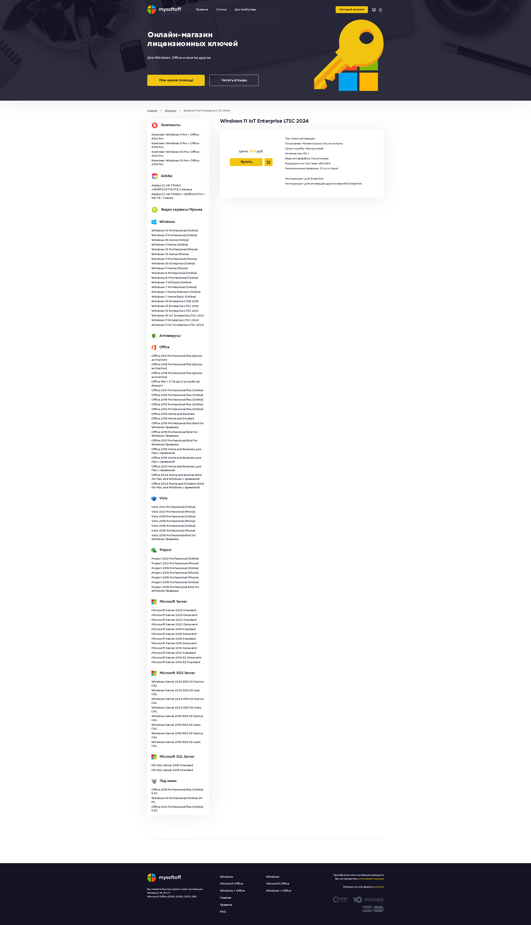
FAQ (223, 912)
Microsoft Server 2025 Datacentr (174, 615)
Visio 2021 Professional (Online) (173, 507)
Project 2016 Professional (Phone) (175, 577)
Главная (225, 898)
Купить (246, 162)
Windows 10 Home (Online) (170, 240)
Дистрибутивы (245, 9)
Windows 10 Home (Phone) (170, 254)
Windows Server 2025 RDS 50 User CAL (175, 692)
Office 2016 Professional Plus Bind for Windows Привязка (177, 425)
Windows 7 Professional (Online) (174, 287)
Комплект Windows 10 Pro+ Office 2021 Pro (175, 154)
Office (164, 347)
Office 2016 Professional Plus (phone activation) (176, 375)
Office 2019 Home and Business (173, 414)
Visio (163, 498)
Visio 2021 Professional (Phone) (173, 512)
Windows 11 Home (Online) (169, 245)
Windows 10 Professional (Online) (174, 230)
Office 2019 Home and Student (172, 418)
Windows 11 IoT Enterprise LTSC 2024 (177, 325)
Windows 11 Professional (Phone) (174, 259)
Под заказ (168, 781)
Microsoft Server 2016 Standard (173, 639)
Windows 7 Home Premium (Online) (176, 292)
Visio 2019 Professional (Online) (173, 516)
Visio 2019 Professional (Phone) (173, 521)
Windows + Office (232, 891)
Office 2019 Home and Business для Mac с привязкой (176, 460)
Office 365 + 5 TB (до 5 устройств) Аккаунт (175, 383)
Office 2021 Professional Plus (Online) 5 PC (177, 809)
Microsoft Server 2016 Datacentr (174, 643)
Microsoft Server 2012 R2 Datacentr (176, 658)
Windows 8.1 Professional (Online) (174, 278)
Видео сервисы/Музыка (181, 209)
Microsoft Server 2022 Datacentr (174, 624)
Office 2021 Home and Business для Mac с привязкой (176, 468)
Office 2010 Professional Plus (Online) (177, 409)
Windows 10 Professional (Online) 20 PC (176, 800)
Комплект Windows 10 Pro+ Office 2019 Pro (175, 162)
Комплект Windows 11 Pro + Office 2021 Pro (175, 137)
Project (165, 550)
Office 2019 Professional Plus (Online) (177, 395)
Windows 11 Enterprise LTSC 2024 (175, 320)
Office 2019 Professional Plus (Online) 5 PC (177, 791)
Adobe (166, 176)
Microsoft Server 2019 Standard (173, 629)
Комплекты (170, 125)
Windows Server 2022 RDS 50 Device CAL (177, 701)
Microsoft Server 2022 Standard (173, 620)
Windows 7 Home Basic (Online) (173, 297)
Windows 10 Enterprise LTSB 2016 (175, 301)
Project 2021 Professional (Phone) (175, 563)
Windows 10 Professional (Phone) (174, 249)
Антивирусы (169, 336)
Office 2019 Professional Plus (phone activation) (176, 366)
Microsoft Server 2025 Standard (173, 610)
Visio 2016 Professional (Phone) (173, 531)
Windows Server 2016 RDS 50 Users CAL (176, 744)
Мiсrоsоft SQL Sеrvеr (177, 756)
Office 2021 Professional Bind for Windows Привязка (174, 442)
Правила (202, 9)
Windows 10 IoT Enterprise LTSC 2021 (177, 316)
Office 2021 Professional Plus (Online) (177, 390)
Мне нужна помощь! (176, 80)
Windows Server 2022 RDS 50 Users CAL (176, 710)
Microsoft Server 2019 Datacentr (174, 634)
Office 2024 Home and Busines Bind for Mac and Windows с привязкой (176, 477)
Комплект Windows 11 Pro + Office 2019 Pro (175, 145)
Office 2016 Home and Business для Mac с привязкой (176, 451)
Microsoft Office (231, 884)
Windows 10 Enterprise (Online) (173, 263)
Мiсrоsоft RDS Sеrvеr (177, 673)
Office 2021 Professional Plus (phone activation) (176, 358)
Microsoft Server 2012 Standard (173, 653)
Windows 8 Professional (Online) (174, 273)
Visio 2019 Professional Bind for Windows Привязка (173, 537)
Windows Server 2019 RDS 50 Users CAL (176, 727)
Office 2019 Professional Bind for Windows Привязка (174, 434)
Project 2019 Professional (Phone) (175, 573)
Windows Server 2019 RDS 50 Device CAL (177, 718)
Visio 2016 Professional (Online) (173, 526)
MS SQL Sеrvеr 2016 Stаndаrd (172, 765)
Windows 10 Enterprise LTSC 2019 (175, 306)
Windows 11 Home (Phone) (169, 268)
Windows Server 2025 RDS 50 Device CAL (177, 684)
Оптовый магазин (351, 9)
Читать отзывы (234, 80)
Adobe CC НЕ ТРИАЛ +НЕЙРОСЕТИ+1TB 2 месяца (171, 187)
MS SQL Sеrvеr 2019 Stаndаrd (172, 770)
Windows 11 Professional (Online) (174, 235)
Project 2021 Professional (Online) (175, 559)
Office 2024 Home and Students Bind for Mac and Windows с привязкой (177, 486)
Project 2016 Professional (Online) (175, 582)
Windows (167, 222)
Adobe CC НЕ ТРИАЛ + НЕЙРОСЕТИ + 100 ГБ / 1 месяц (178, 196)
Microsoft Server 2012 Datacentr (174, 648)
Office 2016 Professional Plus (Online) (177, 400)
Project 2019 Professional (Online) (175, 568)
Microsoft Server (173, 601)
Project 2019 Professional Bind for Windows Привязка (175, 589)
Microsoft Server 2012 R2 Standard (175, 662)
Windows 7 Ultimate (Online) (171, 282)
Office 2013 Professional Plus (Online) (177, 404)
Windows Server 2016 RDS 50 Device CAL (177, 735)
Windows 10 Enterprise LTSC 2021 (175, 311)
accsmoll (378, 886)
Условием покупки (372, 878)
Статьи (221, 9)
